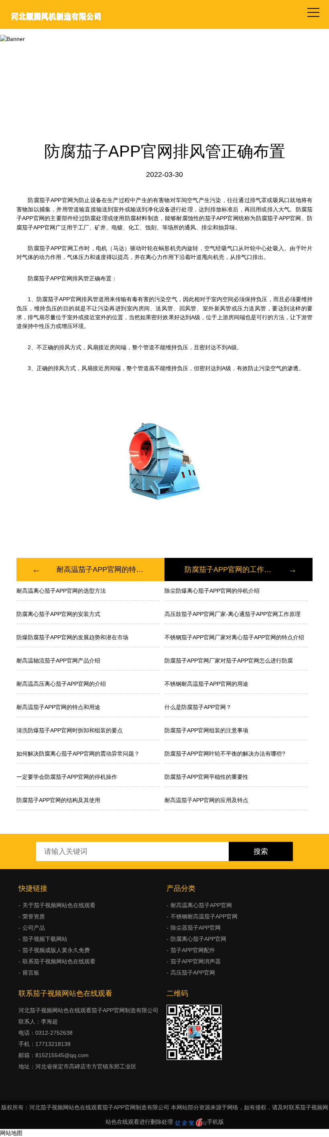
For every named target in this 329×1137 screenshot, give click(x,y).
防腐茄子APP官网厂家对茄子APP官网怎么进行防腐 (228, 660)
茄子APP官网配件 (193, 950)
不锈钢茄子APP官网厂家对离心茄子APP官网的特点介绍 (234, 637)
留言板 (30, 972)
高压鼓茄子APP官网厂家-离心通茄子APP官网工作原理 (232, 614)
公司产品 (33, 927)
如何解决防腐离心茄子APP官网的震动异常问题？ (78, 753)
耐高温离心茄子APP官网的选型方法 (61, 591)
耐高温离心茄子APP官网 (201, 905)
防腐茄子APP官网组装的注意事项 (206, 730)
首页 (114, 57)
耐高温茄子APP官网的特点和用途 (100, 569)
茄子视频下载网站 (44, 939)
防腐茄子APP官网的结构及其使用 (58, 800)
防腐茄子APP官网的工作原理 (228, 569)
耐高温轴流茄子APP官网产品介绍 (58, 660)
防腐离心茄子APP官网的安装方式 (58, 614)
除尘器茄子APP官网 (196, 927)
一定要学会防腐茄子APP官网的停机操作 (66, 777)
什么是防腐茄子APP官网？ (198, 707)
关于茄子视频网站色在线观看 (58, 905)
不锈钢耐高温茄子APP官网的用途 (206, 684)
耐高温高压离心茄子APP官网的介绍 (61, 684)
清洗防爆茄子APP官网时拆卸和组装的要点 (69, 730)
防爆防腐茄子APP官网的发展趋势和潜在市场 (72, 637)
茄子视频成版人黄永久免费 (164, 57)
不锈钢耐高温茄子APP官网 (204, 916)
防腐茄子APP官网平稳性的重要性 (206, 777)
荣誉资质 (33, 916)
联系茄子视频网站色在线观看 (58, 961)
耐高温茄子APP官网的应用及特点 (206, 800)
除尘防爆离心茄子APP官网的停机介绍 (212, 591)
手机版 (215, 1122)
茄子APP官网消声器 (196, 961)
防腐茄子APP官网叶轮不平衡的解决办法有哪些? (224, 753)
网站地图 (11, 1133)
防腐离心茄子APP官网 (198, 939)
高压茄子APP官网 (193, 972)
